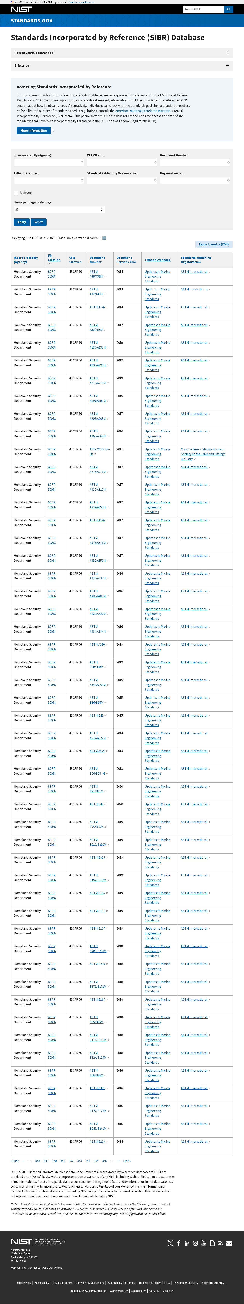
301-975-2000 (18, 1261)
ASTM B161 (97, 911)
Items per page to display (32, 202)
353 (79, 1161)
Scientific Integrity (213, 1283)
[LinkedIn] (187, 1243)
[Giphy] (212, 1243)
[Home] (21, 9)
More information (34, 130)
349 (46, 1161)
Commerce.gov (119, 1291)
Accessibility (42, 1283)
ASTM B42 (96, 804)
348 (37, 1161)
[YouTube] (204, 1243)
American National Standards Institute (142, 110)
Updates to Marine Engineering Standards (157, 276)
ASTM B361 (97, 1088)
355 (96, 1161)
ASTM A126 (97, 307)
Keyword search (171, 173)
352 (71, 1161)
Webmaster (17, 1267)
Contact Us (34, 1267)
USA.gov (154, 1291)
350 (54, 1161)
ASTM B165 (97, 893)
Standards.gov (32, 20)
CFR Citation (96, 155)
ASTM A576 (97, 520)
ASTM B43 (96, 715)
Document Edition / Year (126, 260)
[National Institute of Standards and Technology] (38, 1241)
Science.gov (138, 1291)
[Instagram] (195, 1243)
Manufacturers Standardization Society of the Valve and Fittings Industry (203, 454)
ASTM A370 (97, 644)
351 (62, 1161)
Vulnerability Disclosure (121, 1283)
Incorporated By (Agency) (32, 155)
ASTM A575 (97, 751)
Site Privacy (24, 1283)
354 (88, 1161)
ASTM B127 (97, 928)
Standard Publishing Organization (112, 173)
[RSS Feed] (221, 1243)
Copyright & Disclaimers (90, 1283)
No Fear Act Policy (150, 1283)
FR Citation (54, 260)
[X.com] (170, 1243)
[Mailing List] (229, 1243)
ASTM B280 (97, 964)
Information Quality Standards (88, 1291)
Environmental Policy (185, 1283)
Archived (26, 193)
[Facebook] (179, 1243)
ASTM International (194, 272)
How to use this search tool (34, 53)
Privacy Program (62, 1283)
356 (104, 1161)
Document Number (174, 155)
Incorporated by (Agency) (26, 260)
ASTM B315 (97, 857)
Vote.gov (168, 1291)
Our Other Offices (52, 1267)
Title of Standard (26, 173)
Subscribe (21, 65)
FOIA (167, 1283)
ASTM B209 (97, 1141)
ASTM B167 (97, 999)
